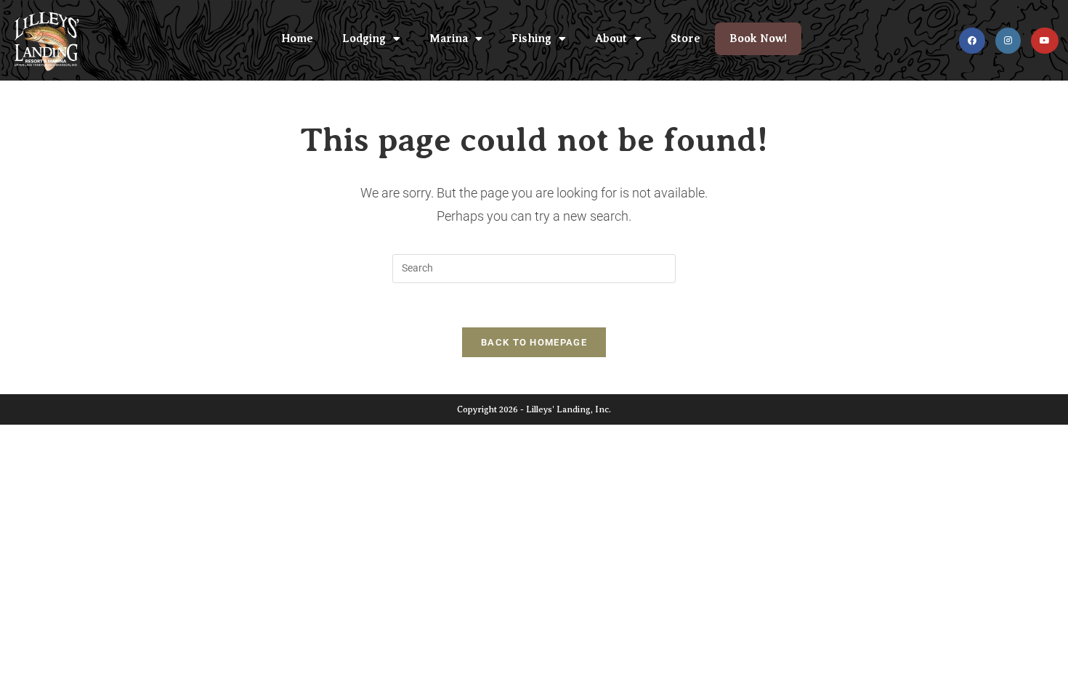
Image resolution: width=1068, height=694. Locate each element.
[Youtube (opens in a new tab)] (1045, 41)
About (611, 38)
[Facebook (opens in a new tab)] (972, 41)
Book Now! (758, 38)
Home (297, 38)
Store (685, 38)
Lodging (364, 38)
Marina (448, 38)
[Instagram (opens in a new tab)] (1008, 41)
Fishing (531, 38)
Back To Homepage (534, 342)
